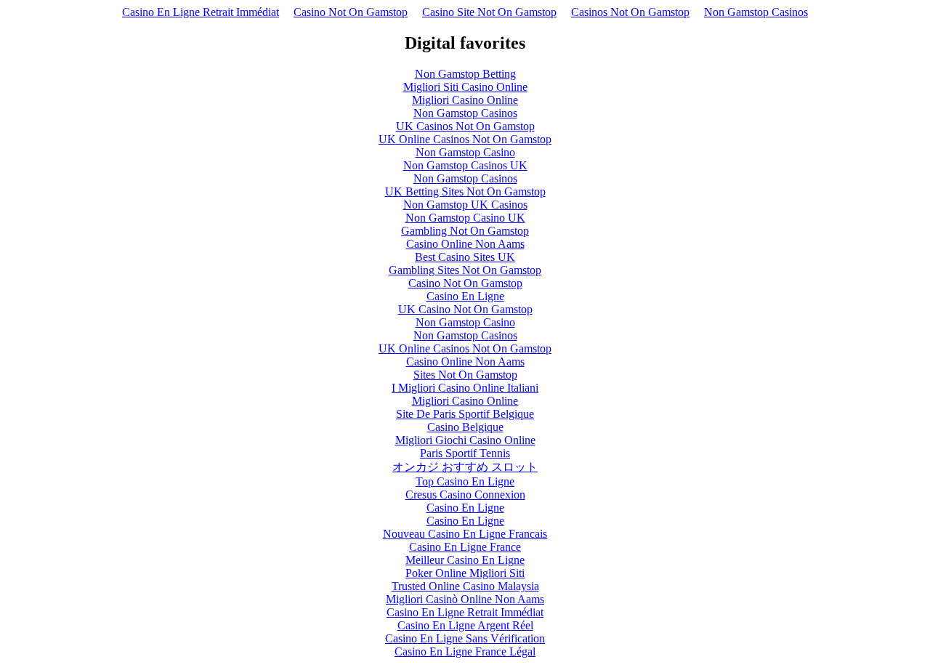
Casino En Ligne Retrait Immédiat (200, 12)
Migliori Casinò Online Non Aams (465, 599)
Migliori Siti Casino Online (465, 87)
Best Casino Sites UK (465, 257)
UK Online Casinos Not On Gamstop (465, 139)
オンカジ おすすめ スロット (465, 467)
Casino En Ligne (465, 296)
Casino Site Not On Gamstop (489, 12)
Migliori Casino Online (465, 100)
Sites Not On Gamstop (465, 374)
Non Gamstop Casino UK (465, 217)
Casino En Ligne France (465, 547)
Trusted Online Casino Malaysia (465, 586)
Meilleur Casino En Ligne (465, 560)
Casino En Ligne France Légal (465, 651)
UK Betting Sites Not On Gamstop (465, 191)
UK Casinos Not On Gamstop (465, 126)
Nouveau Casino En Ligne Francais (465, 534)
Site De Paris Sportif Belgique (465, 414)
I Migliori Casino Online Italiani (465, 388)
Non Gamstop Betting (465, 74)
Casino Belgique (465, 427)
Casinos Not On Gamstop (630, 12)
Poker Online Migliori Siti (465, 573)
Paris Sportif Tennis (465, 453)
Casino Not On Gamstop (351, 12)
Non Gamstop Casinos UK (465, 165)
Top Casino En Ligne (465, 481)
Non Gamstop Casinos (756, 12)
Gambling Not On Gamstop (465, 231)
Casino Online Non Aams (465, 244)
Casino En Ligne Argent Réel (465, 625)
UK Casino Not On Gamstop (465, 309)
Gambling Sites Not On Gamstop (465, 270)
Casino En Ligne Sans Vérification (465, 638)
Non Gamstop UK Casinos (465, 204)
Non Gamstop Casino (465, 152)
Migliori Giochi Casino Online (465, 440)
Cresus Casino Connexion (465, 494)
